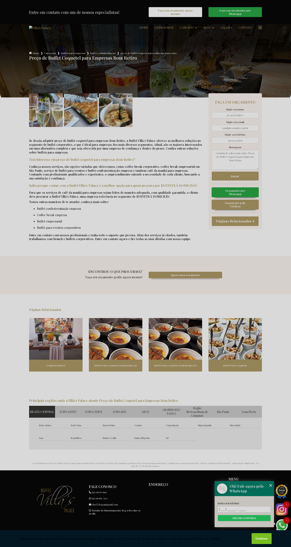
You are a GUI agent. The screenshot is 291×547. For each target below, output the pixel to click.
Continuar (262, 538)
